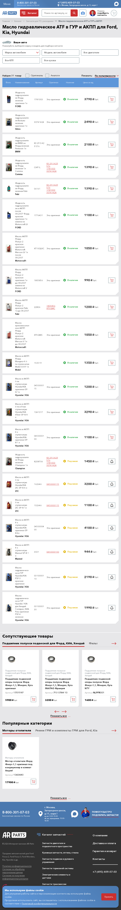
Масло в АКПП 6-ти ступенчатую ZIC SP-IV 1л (22, 504)
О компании (100, 835)
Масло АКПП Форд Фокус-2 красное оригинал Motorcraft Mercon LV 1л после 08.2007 (21, 247)
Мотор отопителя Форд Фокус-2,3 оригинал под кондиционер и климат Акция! (18, 766)
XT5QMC (50, 308)
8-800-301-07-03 (27, 3)
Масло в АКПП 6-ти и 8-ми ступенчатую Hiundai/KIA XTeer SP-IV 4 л (22, 410)
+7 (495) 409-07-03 (69, 2)
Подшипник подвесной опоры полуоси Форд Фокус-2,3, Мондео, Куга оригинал (19, 683)
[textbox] (21, 52)
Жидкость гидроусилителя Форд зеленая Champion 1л (22, 459)
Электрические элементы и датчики (56, 876)
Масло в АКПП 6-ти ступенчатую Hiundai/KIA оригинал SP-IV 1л (22, 385)
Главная (6, 21)
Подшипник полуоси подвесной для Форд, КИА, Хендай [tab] (43, 643)
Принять (108, 896)
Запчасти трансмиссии (54, 884)
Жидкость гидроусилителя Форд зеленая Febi (22, 187)
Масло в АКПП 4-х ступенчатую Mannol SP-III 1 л (22, 550)
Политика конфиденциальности (17, 866)
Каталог (18, 21)
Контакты (99, 858)
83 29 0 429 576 (52, 164)
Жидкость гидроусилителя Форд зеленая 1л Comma (22, 165)
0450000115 (52, 484)
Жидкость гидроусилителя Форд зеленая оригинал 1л (22, 97)
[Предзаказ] (111, 461)
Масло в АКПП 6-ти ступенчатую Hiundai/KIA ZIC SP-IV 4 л (22, 482)
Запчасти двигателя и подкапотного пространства (57, 845)
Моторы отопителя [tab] (16, 730)
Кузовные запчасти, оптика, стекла (60, 852)
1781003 (50, 168)
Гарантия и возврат (105, 851)
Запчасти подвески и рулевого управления (58, 860)
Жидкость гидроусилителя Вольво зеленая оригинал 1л (22, 120)
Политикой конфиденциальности (39, 903)
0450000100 (52, 552)
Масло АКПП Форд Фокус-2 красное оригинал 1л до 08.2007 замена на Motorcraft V (21, 278)
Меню (7, 4)
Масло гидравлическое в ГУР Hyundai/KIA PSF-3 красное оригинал (22, 575)
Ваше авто (20, 42)
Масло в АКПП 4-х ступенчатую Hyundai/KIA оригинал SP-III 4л (22, 526)
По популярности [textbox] (105, 75)
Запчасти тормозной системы (57, 868)
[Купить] (111, 99)
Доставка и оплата (104, 843)
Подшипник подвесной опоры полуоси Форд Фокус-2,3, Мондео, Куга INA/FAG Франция (58, 683)
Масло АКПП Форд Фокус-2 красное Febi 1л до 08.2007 (22, 305)
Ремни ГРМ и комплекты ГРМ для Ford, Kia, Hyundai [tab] (72, 730)
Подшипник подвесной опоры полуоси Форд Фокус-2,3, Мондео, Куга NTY (98, 683)
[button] (114, 643)
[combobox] (21, 52)
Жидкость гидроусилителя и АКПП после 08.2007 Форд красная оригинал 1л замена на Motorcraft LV (22, 213)
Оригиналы (37, 75)
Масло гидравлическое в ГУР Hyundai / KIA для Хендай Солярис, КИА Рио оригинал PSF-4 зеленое (22, 606)
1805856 (50, 306)
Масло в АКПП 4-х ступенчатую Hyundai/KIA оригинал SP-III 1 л (22, 436)
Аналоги (55, 75)
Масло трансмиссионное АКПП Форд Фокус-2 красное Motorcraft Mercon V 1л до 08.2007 (22, 333)
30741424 (51, 171)
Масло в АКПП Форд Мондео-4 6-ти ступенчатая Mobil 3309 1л (22, 361)
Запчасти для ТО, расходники (39, 21)
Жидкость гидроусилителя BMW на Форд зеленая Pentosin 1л (22, 143)
